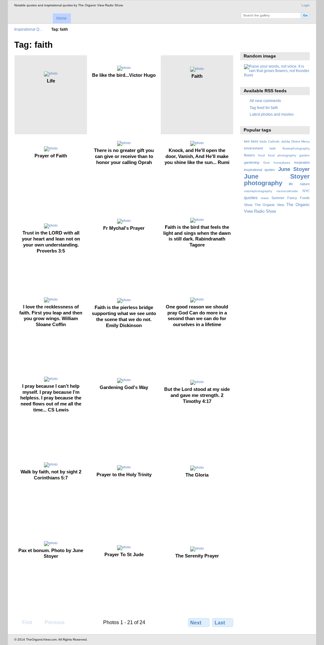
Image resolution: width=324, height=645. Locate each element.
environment (253, 148)
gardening (251, 162)
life (291, 184)
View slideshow (247, 44)
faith (273, 148)
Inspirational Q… (28, 29)
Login (306, 5)
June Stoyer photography (277, 179)
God (266, 162)
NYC (306, 191)
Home (61, 18)
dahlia (285, 141)
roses (265, 198)
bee (247, 141)
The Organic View (269, 205)
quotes (251, 197)
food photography (282, 155)
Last (220, 622)
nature (305, 184)
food (261, 155)
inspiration (302, 162)
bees (255, 141)
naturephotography (258, 191)
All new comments (265, 101)
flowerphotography (296, 148)
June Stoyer (294, 169)
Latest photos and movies (272, 114)
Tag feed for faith (264, 108)
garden (304, 155)
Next (195, 622)
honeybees (282, 162)
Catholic (274, 141)
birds (263, 141)
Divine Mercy (300, 141)
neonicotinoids (287, 191)
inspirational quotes (259, 170)
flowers (249, 155)
